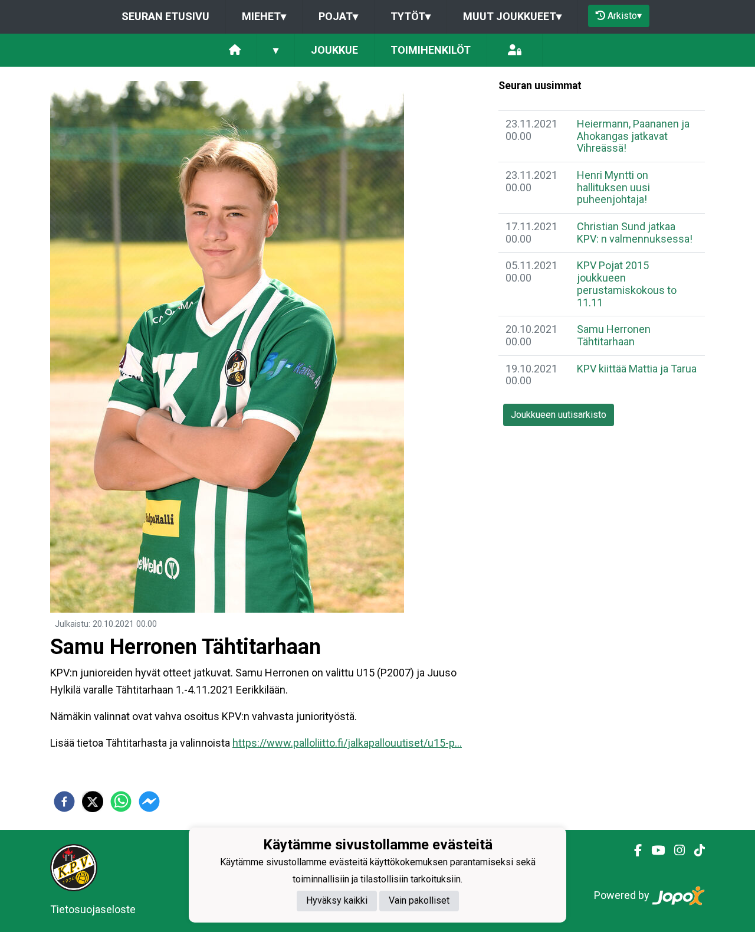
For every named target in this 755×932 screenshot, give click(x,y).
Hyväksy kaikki (336, 901)
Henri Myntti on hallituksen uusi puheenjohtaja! (613, 187)
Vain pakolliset (419, 901)
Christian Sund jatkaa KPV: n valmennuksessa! (634, 232)
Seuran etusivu (165, 16)
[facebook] (64, 801)
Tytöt (410, 16)
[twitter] (92, 801)
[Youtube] (653, 850)
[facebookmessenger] (149, 801)
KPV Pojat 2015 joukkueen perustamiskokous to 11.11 (627, 283)
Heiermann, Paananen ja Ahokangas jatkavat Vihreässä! (633, 135)
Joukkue (334, 50)
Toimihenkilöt (430, 50)
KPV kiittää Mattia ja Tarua (637, 368)
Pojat (338, 16)
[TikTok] (695, 850)
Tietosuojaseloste (93, 909)
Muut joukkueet (512, 16)
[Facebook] (633, 850)
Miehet (264, 16)
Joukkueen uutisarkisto (558, 414)
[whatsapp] (121, 801)
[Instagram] (675, 850)
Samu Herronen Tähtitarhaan (614, 335)
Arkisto (625, 15)
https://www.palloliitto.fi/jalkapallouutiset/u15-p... (347, 743)
